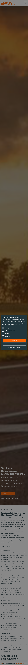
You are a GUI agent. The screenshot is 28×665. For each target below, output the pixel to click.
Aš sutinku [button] (14, 340)
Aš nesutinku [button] (14, 344)
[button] (14, 347)
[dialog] (14, 332)
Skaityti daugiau (16, 324)
